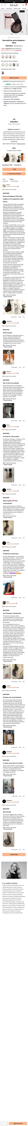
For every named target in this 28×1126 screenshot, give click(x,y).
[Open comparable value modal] (20, 48)
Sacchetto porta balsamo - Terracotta (17, 64)
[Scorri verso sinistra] (2, 2)
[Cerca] (5, 5)
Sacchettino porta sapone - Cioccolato (2, 72)
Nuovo (2, 8)
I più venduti (9, 8)
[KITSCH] (14, 5)
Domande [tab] (17, 165)
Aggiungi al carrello (17, 1123)
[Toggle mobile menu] (2, 5)
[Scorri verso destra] (26, 2)
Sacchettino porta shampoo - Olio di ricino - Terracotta (2, 56)
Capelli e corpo (17, 8)
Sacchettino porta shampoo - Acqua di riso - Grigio (6, 56)
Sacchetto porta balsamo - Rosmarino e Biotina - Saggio (10, 64)
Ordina (11, 179)
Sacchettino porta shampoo (14, 56)
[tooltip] (19, 129)
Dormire (24, 8)
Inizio (9, 37)
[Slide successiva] (24, 157)
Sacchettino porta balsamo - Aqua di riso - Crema (6, 64)
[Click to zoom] (22, 32)
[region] (14, 1)
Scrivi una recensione (16, 174)
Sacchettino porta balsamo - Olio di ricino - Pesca (2, 64)
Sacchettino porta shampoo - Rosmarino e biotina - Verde (10, 56)
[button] (2, 12)
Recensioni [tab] (7, 165)
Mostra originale (21, 143)
